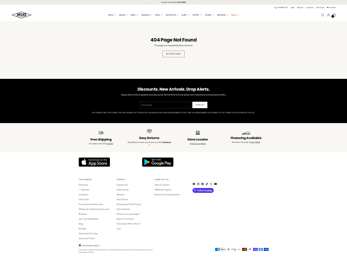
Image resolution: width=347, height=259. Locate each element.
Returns (121, 194)
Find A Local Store (198, 143)
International (123, 209)
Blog (81, 223)
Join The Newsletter (88, 218)
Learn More (255, 142)
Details (110, 143)
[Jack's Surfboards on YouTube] (215, 184)
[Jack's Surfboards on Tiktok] (207, 184)
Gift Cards (84, 199)
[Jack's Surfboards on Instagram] (198, 184)
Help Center (123, 189)
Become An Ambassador (167, 194)
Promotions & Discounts (91, 204)
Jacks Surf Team (87, 238)
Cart (119, 228)
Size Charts (122, 199)
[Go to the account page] (328, 15)
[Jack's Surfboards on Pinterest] (202, 184)
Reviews (83, 214)
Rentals (82, 228)
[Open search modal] (322, 15)
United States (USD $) (90, 246)
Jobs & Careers (162, 184)
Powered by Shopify (86, 252)
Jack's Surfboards (100, 250)
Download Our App (88, 233)
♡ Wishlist (84, 189)
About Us (83, 184)
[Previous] (150, 2)
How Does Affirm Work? (128, 223)
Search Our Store (125, 218)
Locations (83, 194)
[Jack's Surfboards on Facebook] (194, 184)
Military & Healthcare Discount (94, 209)
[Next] (197, 2)
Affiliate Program (163, 189)
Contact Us (122, 184)
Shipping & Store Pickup (129, 204)
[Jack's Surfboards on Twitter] (211, 184)
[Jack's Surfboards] (21, 15)
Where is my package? (128, 214)
